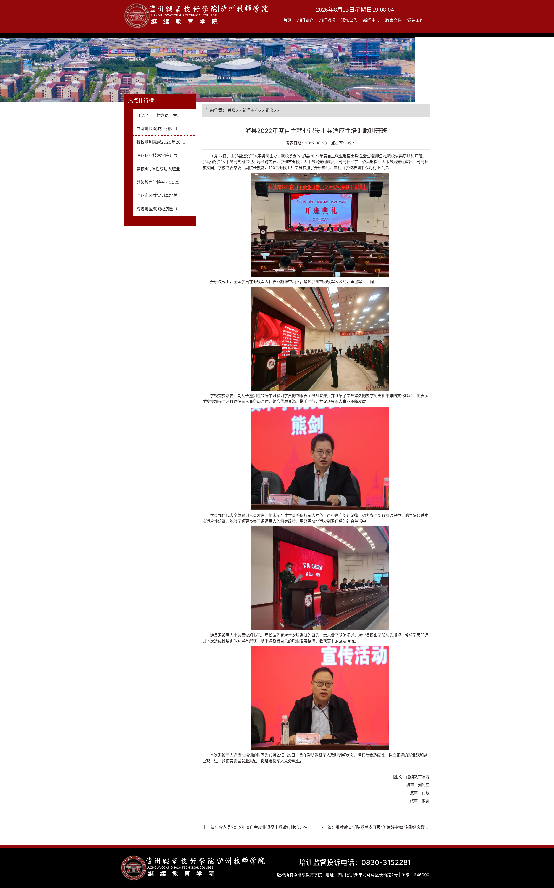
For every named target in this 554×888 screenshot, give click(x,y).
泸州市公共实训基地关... (158, 195)
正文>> (272, 110)
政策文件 (393, 20)
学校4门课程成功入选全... (159, 169)
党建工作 (415, 20)
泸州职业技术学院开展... (158, 155)
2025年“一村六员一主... (158, 115)
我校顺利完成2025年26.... (160, 142)
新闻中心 (371, 20)
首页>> (234, 110)
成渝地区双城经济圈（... (158, 128)
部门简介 (305, 20)
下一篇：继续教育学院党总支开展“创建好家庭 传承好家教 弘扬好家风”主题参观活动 (372, 828)
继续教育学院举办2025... (159, 182)
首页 (287, 20)
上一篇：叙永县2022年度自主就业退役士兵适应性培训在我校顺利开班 (256, 828)
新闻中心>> (253, 110)
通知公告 (349, 20)
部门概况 (327, 20)
